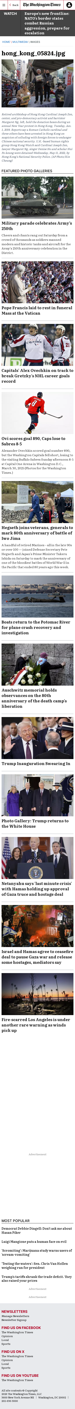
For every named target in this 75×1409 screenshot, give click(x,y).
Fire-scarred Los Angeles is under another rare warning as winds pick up (36, 1024)
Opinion (7, 1336)
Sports (6, 1344)
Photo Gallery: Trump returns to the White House (35, 823)
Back (15, 5)
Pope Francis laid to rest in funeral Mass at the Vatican (37, 310)
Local (5, 1340)
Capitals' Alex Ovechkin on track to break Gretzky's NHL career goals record (37, 375)
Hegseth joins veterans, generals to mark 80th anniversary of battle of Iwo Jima (37, 532)
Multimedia (20, 41)
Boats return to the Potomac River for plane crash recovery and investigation (36, 627)
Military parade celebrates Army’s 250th (37, 225)
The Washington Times (17, 1332)
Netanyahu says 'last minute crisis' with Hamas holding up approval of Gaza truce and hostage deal (37, 888)
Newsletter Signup (14, 1320)
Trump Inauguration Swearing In (36, 763)
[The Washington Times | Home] (42, 5)
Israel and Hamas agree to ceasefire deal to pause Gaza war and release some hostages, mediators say (37, 956)
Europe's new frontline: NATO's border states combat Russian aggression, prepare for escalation (47, 23)
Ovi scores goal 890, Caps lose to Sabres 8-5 (33, 441)
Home (6, 41)
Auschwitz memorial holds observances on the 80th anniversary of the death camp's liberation (34, 698)
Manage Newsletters (15, 1316)
